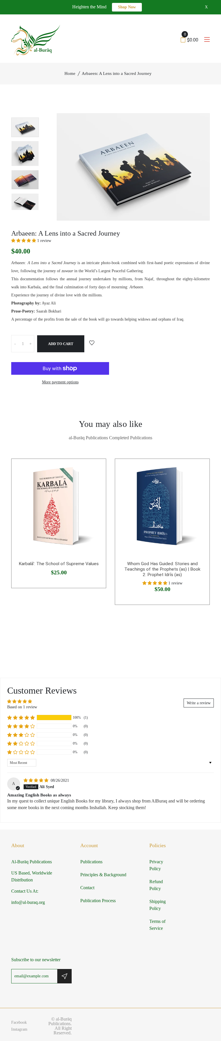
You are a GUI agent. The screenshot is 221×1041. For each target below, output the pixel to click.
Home (69, 73)
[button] (24, 241)
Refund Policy (156, 885)
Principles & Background (103, 874)
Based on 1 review (22, 707)
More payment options (60, 382)
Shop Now (127, 7)
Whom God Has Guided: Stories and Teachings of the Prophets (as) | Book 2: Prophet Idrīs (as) (162, 569)
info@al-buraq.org (28, 902)
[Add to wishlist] (91, 343)
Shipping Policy (157, 905)
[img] (36, 780)
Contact (87, 887)
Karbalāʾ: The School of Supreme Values (59, 563)
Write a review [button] (199, 703)
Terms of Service (157, 925)
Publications (91, 861)
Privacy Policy (156, 865)
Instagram (19, 1029)
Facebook (19, 1022)
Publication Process (98, 900)
